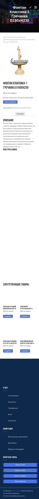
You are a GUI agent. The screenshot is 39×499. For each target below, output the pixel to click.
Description (20, 114)
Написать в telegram (20, 476)
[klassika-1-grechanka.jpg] (19, 61)
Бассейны (12, 443)
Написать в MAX (20, 470)
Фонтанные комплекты (16, 37)
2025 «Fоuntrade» (16, 491)
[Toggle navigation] (36, 7)
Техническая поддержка (11, 493)
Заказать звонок (20, 465)
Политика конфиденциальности (14, 496)
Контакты (12, 421)
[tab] (20, 114)
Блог (10, 414)
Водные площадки (16, 449)
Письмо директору (20, 481)
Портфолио (13, 408)
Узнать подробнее (10, 102)
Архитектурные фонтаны (12, 39)
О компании (13, 396)
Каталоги (12, 402)
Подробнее (8, 316)
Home (5, 37)
